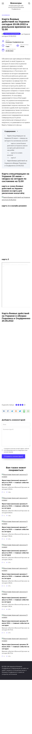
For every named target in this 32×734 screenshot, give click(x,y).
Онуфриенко (6, 15)
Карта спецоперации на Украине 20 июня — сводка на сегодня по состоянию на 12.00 (16, 138)
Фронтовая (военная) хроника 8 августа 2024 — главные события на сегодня (15, 506)
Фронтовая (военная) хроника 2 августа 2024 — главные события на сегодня (15, 576)
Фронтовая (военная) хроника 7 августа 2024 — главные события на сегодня (15, 529)
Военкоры (16, 3)
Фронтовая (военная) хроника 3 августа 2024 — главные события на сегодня (15, 553)
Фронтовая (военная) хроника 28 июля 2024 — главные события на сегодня (15, 647)
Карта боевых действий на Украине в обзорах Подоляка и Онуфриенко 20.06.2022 (15, 163)
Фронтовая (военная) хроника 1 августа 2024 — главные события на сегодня (15, 600)
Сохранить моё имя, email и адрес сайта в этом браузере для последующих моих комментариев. (16, 450)
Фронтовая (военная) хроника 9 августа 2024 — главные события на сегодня (15, 482)
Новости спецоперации (12, 33)
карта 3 (13, 158)
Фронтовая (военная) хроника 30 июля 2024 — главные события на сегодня (15, 623)
